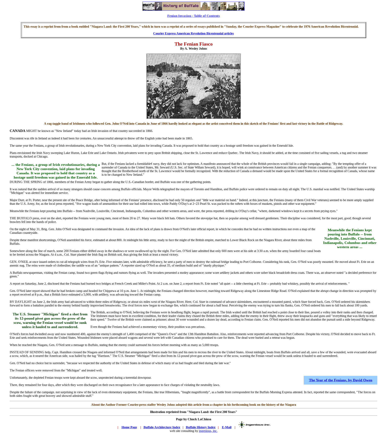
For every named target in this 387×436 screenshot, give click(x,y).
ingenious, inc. (208, 431)
